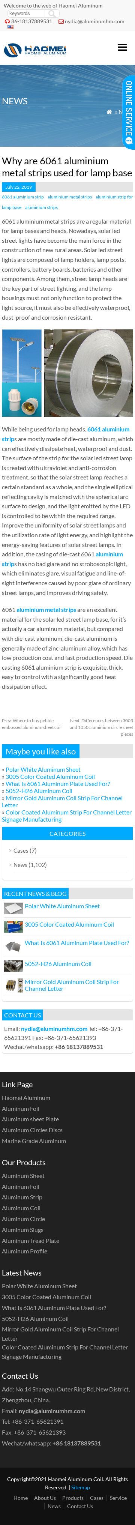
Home (21, 1498)
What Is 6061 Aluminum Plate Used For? (58, 783)
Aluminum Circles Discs (32, 1129)
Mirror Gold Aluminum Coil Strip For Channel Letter (72, 985)
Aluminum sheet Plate (30, 1118)
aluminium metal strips (70, 197)
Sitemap (80, 1487)
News (20, 864)
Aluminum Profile (24, 1251)
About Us (45, 1498)
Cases (21, 850)
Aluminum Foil (20, 1108)
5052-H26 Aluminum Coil (39, 790)
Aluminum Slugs (23, 1229)
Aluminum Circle (23, 1218)
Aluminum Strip (22, 1196)
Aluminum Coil (21, 1207)
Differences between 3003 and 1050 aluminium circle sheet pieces (101, 727)
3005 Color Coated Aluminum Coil (50, 776)
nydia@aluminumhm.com (94, 21)
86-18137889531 (31, 21)
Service (118, 1498)
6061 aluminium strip (23, 197)
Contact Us (80, 1506)
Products (73, 1498)
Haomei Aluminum (26, 1097)
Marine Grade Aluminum (34, 1140)
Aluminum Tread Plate (30, 1240)
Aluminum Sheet (23, 1175)
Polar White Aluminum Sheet (43, 769)
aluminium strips (41, 207)
